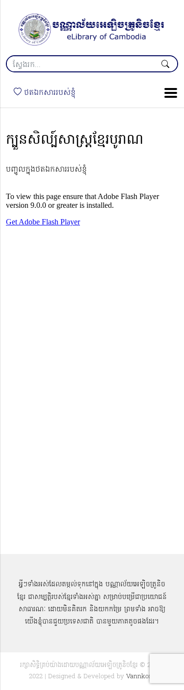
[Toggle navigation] (168, 93)
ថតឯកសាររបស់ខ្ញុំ (49, 93)
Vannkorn (140, 676)
